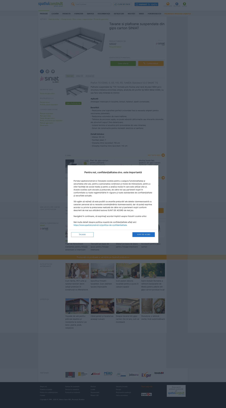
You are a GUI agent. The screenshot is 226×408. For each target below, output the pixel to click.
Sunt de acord (143, 234)
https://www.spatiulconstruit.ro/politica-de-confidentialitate (100, 225)
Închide (82, 234)
